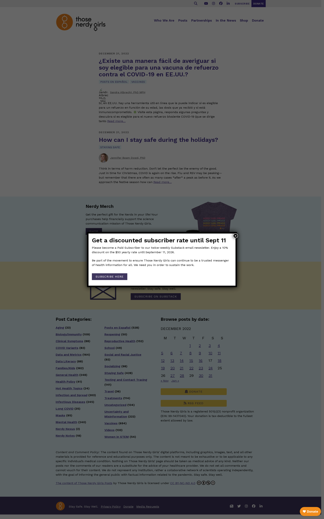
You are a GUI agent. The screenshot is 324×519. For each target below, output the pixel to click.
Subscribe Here (110, 276)
